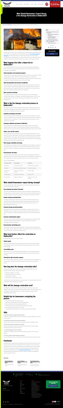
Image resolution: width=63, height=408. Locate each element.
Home (17, 4)
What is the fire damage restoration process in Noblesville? (52, 41)
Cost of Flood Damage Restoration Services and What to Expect (22, 362)
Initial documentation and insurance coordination (52, 37)
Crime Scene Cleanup (35, 390)
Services (20, 4)
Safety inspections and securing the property (53, 35)
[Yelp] (6, 402)
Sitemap (20, 404)
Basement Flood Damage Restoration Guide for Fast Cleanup (9, 362)
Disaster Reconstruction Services (37, 394)
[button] (48, 47)
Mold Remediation (34, 384)
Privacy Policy (5, 404)
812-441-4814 (56, 4)
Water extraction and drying (52, 39)
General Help (9, 24)
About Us (21, 385)
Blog (56, 0)
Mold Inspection (34, 383)
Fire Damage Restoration (35, 385)
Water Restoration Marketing (56, 404)
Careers (21, 390)
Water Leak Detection (35, 388)
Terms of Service (10, 404)
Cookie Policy (16, 404)
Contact (59, 0)
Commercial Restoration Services (36, 395)
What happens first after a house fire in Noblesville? (52, 32)
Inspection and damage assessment (51, 43)
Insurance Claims (22, 388)
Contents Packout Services (36, 393)
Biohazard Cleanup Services (36, 389)
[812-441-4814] (51, 4)
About (32, 4)
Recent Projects (40, 4)
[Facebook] (3, 402)
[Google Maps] (8, 402)
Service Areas (26, 4)
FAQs (54, 0)
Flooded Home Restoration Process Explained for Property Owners (35, 362)
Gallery (35, 4)
